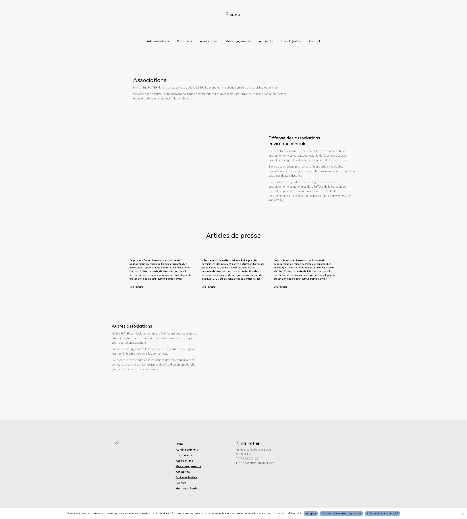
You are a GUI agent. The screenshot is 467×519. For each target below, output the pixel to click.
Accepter (310, 513)
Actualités (183, 472)
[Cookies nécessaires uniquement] (462, 513)
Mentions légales (187, 488)
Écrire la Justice (186, 477)
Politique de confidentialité (382, 513)
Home (180, 444)
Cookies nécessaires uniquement (341, 513)
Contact (181, 483)
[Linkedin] (303, 467)
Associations (184, 460)
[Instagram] (303, 446)
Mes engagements (188, 466)
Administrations (187, 449)
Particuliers (184, 455)
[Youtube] (303, 457)
